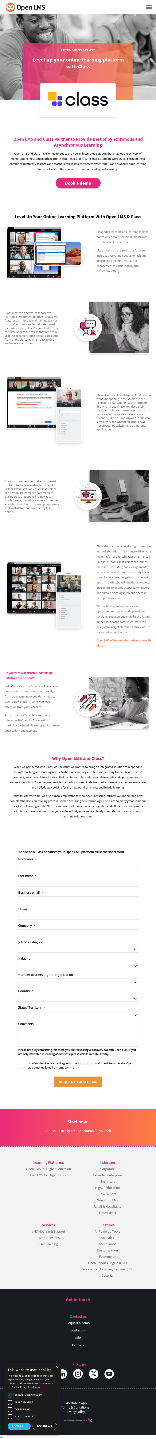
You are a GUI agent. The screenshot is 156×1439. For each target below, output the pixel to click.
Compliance (107, 1244)
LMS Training (48, 1244)
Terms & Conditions (75, 1407)
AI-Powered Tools (107, 1231)
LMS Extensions (48, 1237)
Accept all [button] (19, 1426)
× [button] (56, 1367)
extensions (71, 50)
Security (107, 1275)
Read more (34, 1387)
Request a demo (78, 1323)
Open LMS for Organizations (49, 1175)
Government (107, 1194)
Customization (107, 1250)
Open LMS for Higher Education (48, 1169)
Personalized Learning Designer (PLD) (107, 1269)
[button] (149, 7)
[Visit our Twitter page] (93, 1374)
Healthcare (107, 1181)
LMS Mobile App (75, 1403)
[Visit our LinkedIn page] (62, 1374)
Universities (107, 1213)
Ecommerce (107, 1256)
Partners (78, 1345)
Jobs (78, 1337)
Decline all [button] (45, 1426)
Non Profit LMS (107, 1200)
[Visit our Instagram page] (78, 1374)
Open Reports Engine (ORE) (107, 1263)
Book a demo (78, 183)
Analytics (107, 1237)
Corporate (107, 1169)
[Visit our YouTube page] (109, 1374)
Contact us (78, 1330)
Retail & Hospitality (107, 1206)
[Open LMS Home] (25, 7)
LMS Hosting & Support (48, 1231)
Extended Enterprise (107, 1175)
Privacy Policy (75, 1411)
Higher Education (107, 1187)
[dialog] (32, 1399)
